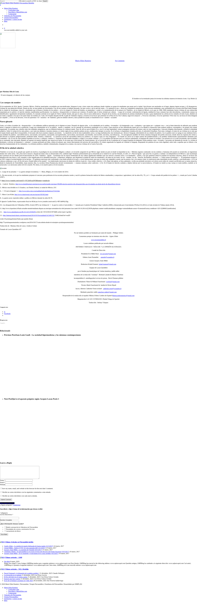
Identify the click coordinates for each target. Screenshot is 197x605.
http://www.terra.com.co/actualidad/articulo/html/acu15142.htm (39, 191)
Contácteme (16, 505)
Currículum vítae (13, 589)
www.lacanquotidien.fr (98, 240)
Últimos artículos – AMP (13, 557)
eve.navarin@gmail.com (108, 254)
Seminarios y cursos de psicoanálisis (119, 50)
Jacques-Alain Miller (83, 50)
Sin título (7, 561)
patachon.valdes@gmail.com (107, 292)
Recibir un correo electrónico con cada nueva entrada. (19, 496)
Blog (5, 600)
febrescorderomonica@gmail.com (123, 295)
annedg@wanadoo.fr (107, 257)
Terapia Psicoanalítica (11, 597)
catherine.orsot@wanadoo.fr (112, 288)
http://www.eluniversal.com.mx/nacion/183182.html (31, 194)
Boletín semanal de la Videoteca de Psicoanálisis (22, 527)
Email (2, 482)
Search (45, 1)
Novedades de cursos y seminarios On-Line (20, 529)
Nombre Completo (6, 520)
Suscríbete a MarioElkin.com (17, 591)
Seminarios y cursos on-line (13, 599)
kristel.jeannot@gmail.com (107, 264)
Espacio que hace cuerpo (12, 579)
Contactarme (12, 593)
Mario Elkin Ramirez (83, 61)
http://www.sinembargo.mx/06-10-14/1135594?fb (20, 212)
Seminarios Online (99, 50)
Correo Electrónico (6, 514)
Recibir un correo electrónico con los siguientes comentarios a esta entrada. (26, 492)
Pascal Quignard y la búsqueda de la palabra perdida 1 (21, 573)
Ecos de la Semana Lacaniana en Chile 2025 (18, 581)
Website (2, 484)
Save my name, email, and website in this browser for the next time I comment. (27, 488)
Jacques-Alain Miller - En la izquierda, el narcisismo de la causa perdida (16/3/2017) (31, 553)
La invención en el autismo (13, 575)
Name (2, 480)
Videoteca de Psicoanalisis (12, 595)
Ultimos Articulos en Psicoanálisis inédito (19, 542)
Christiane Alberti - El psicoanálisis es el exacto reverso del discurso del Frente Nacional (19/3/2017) (36, 552)
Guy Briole (70, 50)
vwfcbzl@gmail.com (113, 282)
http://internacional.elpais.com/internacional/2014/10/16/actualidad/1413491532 (28, 215)
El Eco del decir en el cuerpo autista (15, 577)
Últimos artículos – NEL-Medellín (17, 569)
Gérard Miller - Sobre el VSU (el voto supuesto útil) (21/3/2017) (25, 548)
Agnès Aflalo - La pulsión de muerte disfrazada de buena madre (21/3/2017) (28, 546)
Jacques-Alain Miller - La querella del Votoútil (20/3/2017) (23, 550)
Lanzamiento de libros (13, 531)
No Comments (119, 61)
